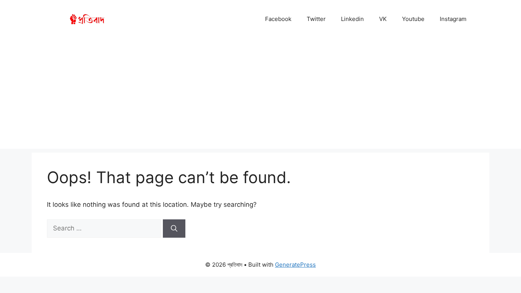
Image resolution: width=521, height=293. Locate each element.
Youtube (413, 19)
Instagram (453, 19)
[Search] (174, 228)
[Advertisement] (260, 95)
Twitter (316, 19)
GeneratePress (295, 264)
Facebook (278, 19)
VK (383, 19)
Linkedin (352, 19)
